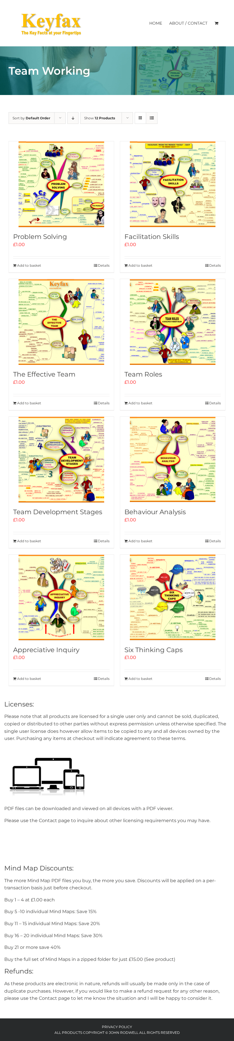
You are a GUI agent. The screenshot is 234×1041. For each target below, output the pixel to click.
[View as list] (151, 118)
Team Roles (143, 374)
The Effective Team (44, 374)
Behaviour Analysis (155, 512)
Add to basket (29, 265)
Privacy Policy (117, 1027)
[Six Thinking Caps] (172, 597)
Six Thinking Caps (153, 650)
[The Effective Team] (61, 322)
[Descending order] (72, 118)
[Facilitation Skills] (172, 184)
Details (104, 265)
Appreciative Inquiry (46, 650)
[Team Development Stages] (61, 459)
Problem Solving (40, 237)
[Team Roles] (172, 322)
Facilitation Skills (151, 237)
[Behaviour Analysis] (172, 459)
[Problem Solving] (61, 184)
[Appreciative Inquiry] (61, 597)
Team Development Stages (57, 512)
